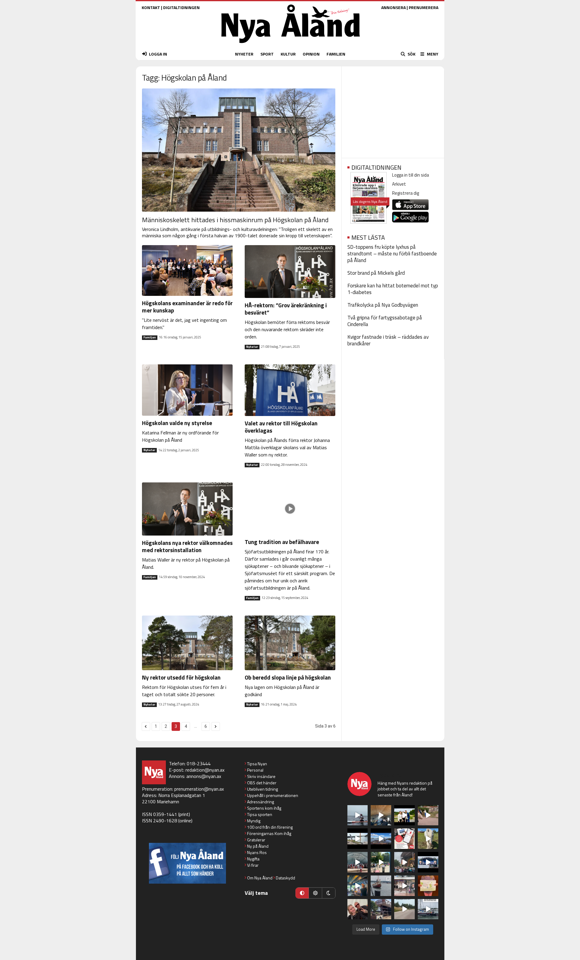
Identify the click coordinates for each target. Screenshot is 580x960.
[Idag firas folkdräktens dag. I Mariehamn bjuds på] (357, 862)
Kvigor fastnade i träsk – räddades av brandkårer (388, 340)
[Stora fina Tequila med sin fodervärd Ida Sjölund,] (428, 838)
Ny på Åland (258, 846)
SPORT (267, 54)
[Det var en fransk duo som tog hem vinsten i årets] (357, 838)
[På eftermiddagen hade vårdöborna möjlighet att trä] (404, 815)
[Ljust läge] (315, 893)
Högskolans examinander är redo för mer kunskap (187, 307)
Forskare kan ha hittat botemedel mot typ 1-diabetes (392, 289)
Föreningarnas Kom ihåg (269, 833)
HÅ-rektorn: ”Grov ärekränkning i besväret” (286, 309)
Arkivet (399, 184)
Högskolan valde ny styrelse (177, 422)
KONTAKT (151, 7)
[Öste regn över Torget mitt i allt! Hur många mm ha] (404, 885)
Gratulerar (256, 840)
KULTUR (288, 54)
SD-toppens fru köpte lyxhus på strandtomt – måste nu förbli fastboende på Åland (392, 253)
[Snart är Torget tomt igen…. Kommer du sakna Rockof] (381, 862)
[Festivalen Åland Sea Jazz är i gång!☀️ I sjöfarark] (381, 815)
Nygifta (253, 859)
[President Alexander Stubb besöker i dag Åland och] (428, 815)
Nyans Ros (257, 852)
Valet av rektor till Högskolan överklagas (281, 427)
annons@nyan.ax (203, 776)
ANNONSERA (393, 7)
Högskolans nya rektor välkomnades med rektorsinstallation (187, 546)
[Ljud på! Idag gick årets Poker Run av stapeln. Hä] (428, 909)
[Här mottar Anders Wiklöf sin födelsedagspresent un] (357, 885)
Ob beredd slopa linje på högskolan (288, 677)
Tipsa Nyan (257, 763)
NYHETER (244, 54)
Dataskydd (285, 878)
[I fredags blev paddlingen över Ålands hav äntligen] (357, 815)
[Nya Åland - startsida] (290, 44)
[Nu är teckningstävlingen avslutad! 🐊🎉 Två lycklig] (428, 885)
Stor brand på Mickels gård (376, 273)
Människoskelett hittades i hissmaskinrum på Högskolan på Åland (235, 220)
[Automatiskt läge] (302, 893)
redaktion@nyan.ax (204, 769)
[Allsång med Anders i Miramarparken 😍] (428, 862)
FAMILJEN (336, 54)
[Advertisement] (392, 110)
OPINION (311, 54)
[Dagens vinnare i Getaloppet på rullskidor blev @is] (404, 909)
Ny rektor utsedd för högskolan (181, 677)
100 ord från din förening (270, 827)
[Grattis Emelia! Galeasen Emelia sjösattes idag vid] (381, 885)
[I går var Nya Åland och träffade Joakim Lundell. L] (357, 909)
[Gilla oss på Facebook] (187, 863)
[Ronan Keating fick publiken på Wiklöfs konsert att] (404, 862)
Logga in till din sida (410, 174)
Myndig (253, 821)
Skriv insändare (261, 776)
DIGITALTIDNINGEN (181, 7)
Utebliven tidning (262, 789)
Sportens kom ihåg (264, 808)
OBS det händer (261, 782)
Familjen (149, 337)
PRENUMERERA (423, 7)
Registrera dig (405, 193)
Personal (255, 770)
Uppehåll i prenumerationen (272, 795)
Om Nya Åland (259, 878)
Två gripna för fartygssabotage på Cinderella (384, 321)
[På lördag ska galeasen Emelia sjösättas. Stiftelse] (381, 909)
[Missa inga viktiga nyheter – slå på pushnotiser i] (404, 838)
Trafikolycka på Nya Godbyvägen (382, 305)
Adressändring (260, 801)
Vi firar (253, 865)
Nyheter (252, 347)
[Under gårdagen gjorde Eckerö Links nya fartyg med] (381, 838)
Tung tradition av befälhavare (282, 541)
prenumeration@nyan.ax (199, 788)
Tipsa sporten (259, 814)
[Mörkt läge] (328, 893)
